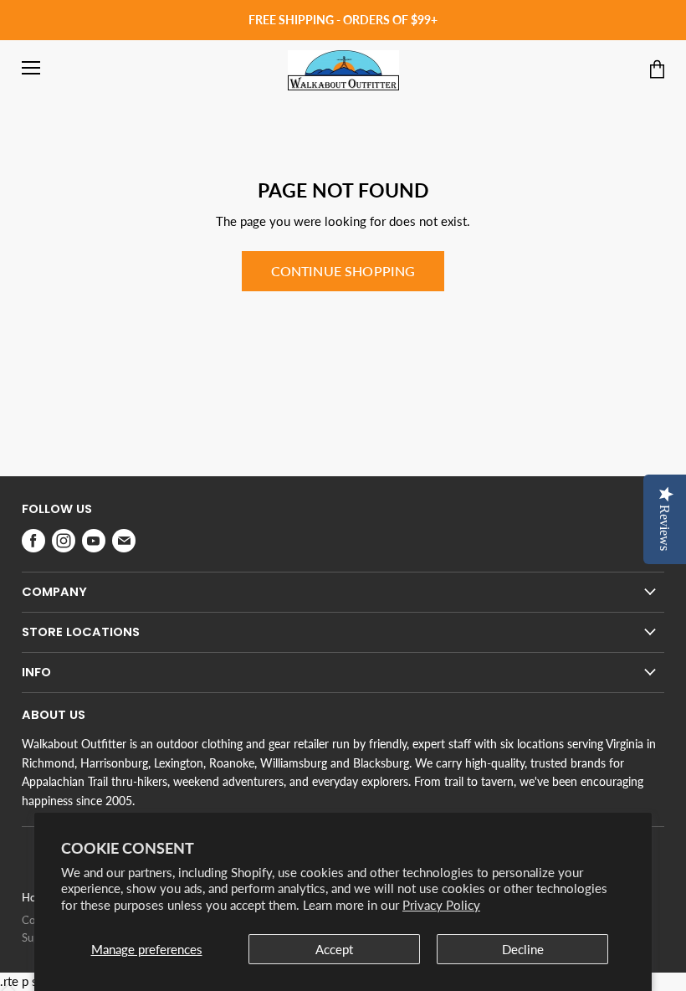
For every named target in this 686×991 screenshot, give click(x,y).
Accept (334, 949)
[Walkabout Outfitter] (343, 70)
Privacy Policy (441, 904)
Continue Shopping (343, 271)
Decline (523, 949)
